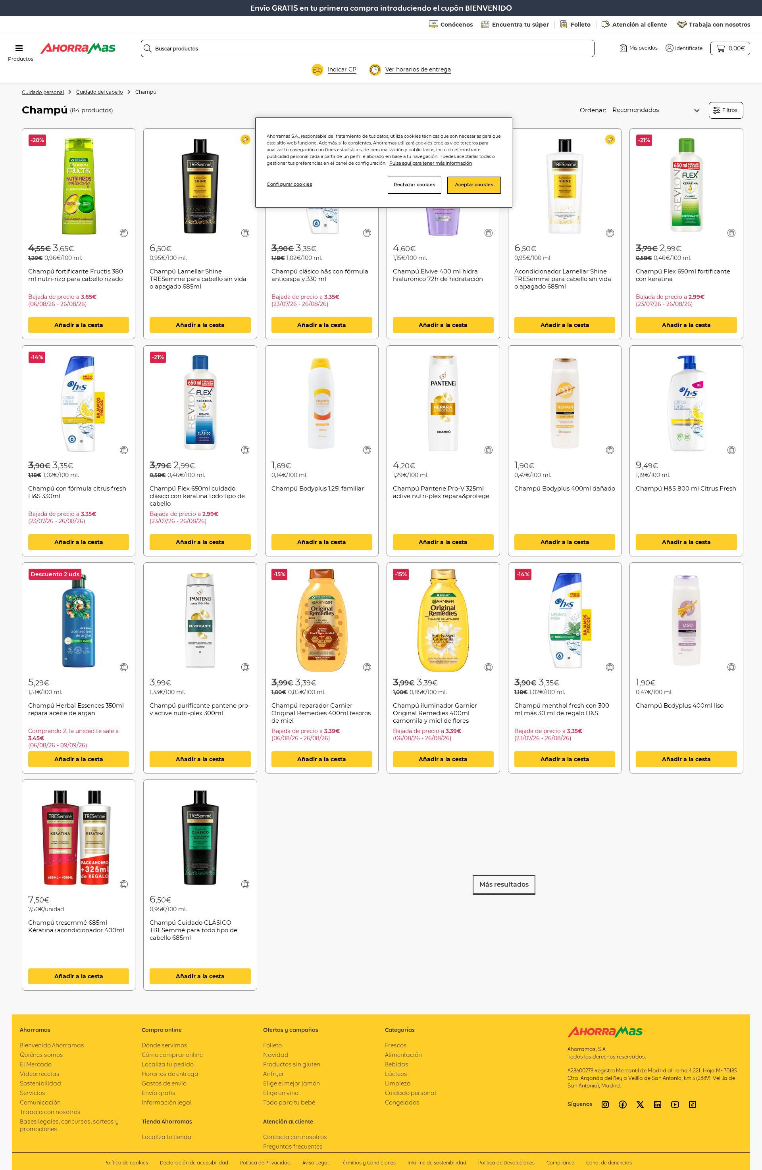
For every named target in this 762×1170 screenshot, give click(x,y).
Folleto (581, 24)
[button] (684, 48)
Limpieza (398, 1083)
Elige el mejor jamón (291, 1083)
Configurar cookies (289, 184)
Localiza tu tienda (167, 1137)
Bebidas (396, 1064)
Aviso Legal (315, 1163)
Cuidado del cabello (99, 92)
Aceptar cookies (474, 184)
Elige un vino (280, 1093)
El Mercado (36, 1064)
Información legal (167, 1102)
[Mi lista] (124, 233)
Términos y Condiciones (368, 1163)
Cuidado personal (43, 92)
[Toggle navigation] (19, 48)
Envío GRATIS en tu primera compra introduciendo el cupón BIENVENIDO (381, 8)
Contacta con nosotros (295, 1137)
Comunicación (40, 1102)
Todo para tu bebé (289, 1102)
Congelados (402, 1102)
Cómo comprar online (172, 1054)
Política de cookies (126, 1163)
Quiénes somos (41, 1054)
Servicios (32, 1093)
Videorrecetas (40, 1074)
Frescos (396, 1045)
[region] (384, 162)
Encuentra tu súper (520, 24)
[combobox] (368, 48)
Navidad (276, 1054)
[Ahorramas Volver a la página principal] (77, 48)
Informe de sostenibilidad (437, 1163)
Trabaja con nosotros (719, 24)
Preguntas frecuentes (293, 1146)
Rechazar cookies (414, 184)
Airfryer (273, 1074)
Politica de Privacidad (265, 1163)
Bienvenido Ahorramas (52, 1045)
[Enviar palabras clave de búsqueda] (147, 48)
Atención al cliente (639, 24)
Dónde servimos (164, 1045)
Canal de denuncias (609, 1163)
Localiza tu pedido (168, 1064)
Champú (145, 92)
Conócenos (457, 24)
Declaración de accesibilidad (194, 1163)
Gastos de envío (164, 1083)
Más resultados (504, 884)
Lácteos (396, 1074)
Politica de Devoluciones (506, 1163)
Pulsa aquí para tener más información (430, 163)
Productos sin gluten (291, 1064)
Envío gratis (158, 1093)
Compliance (560, 1163)
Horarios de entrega (170, 1074)
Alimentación (403, 1054)
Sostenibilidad (40, 1083)
